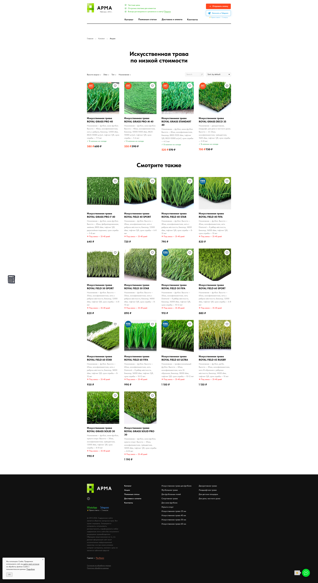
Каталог (101, 38)
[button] (218, 6)
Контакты (128, 503)
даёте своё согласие (31, 564)
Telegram (104, 507)
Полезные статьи (131, 494)
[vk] (88, 498)
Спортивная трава (169, 498)
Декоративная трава (208, 486)
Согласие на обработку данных (99, 565)
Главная (90, 38)
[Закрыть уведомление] (43, 559)
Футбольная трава (169, 490)
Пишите (167, 11)
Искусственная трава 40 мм (173, 515)
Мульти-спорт (167, 507)
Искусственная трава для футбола (176, 486)
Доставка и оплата (132, 498)
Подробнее (30, 569)
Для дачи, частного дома (209, 498)
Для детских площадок (208, 494)
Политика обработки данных (98, 568)
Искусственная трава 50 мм (173, 519)
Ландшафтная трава (208, 490)
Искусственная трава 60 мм (173, 524)
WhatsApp (92, 507)
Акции (112, 38)
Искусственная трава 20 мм (173, 511)
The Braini (100, 558)
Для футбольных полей (171, 494)
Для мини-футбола (169, 503)
